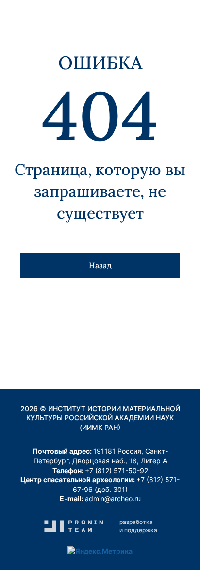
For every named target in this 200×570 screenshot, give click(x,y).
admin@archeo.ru (113, 498)
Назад (100, 265)
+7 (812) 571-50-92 (116, 470)
